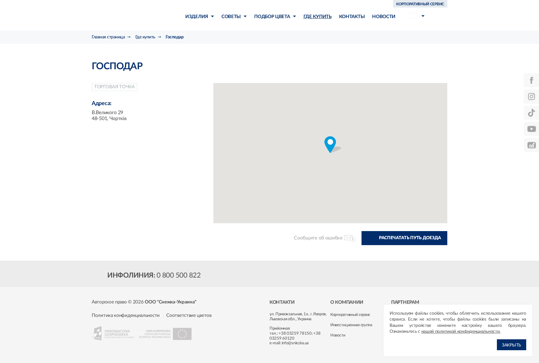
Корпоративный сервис (350, 315)
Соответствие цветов (188, 315)
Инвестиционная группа (351, 325)
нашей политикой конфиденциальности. (461, 331)
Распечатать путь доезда (410, 238)
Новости (337, 335)
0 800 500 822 (179, 275)
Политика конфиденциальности (126, 315)
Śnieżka (128, 15)
